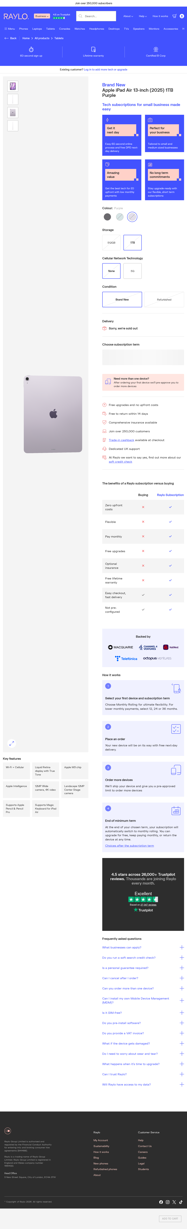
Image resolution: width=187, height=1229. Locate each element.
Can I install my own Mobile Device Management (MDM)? (135, 1000)
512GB (111, 242)
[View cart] (174, 16)
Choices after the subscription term (129, 845)
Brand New (122, 299)
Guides (142, 1157)
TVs (126, 28)
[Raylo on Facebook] (161, 1202)
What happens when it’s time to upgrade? (131, 1064)
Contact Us (145, 1146)
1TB (132, 242)
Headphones (96, 28)
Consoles (64, 28)
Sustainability (101, 1146)
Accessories (171, 28)
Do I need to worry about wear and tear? (130, 1053)
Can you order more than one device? (128, 988)
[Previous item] (21, 3)
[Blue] (120, 217)
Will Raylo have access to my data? (126, 1084)
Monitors (154, 28)
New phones (101, 1163)
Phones (23, 28)
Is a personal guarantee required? (125, 967)
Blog (96, 1157)
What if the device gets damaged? (126, 1043)
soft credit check (120, 461)
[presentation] (45, 414)
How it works (160, 16)
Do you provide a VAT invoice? (123, 1033)
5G (132, 271)
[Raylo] (18, 16)
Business (40, 16)
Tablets (50, 28)
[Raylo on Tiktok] (181, 1202)
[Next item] (166, 3)
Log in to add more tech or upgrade (105, 69)
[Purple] (132, 217)
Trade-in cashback (121, 440)
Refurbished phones (105, 1169)
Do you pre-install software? (121, 1023)
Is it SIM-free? (112, 1012)
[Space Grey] (107, 217)
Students (143, 1169)
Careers (143, 1151)
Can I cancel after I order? (120, 978)
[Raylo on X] (174, 1202)
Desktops (114, 28)
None (111, 271)
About (127, 16)
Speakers (138, 28)
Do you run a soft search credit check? (129, 957)
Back (13, 38)
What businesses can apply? (121, 947)
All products (42, 38)
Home (26, 38)
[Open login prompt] (182, 16)
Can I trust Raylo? (114, 1074)
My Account (101, 1140)
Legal (141, 1163)
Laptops (37, 28)
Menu (11, 28)
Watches (80, 28)
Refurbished (164, 299)
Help (141, 16)
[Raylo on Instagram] (167, 1202)
